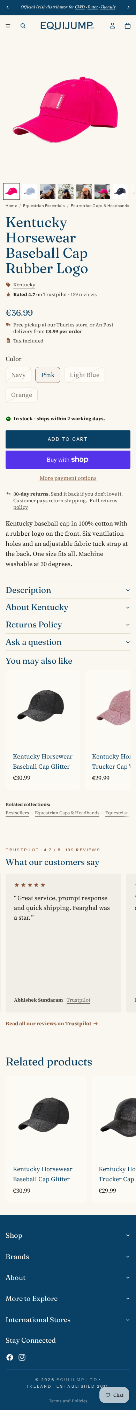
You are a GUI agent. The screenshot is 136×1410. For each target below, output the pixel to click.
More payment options (68, 478)
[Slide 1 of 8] (11, 191)
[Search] (23, 25)
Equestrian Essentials (44, 205)
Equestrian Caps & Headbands (100, 205)
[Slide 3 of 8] (47, 191)
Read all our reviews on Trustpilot (48, 1023)
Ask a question (34, 642)
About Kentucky (37, 607)
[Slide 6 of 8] (102, 191)
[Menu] (8, 26)
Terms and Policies (68, 1401)
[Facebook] (10, 1357)
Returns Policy (34, 624)
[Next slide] (117, 730)
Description (28, 590)
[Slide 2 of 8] (29, 191)
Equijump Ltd (77, 1379)
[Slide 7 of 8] (120, 191)
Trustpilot (55, 294)
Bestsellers (17, 813)
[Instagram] (22, 1357)
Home (11, 205)
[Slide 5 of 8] (84, 191)
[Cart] (127, 25)
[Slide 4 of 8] (66, 191)
